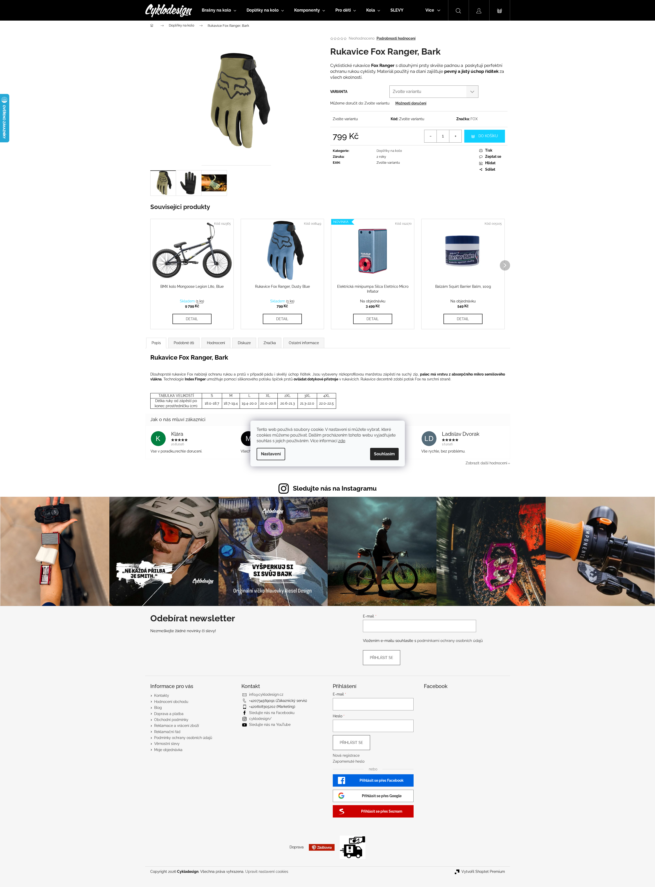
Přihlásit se (381, 658)
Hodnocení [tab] (216, 343)
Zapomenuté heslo (348, 761)
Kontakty (161, 695)
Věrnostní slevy (167, 744)
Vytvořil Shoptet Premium (483, 871)
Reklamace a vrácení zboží (176, 726)
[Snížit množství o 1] (430, 136)
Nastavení (271, 453)
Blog (158, 708)
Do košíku (488, 136)
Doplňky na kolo (389, 151)
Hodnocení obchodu (171, 702)
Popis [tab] (156, 343)
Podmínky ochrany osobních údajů (183, 738)
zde (341, 440)
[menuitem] (219, 10)
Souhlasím (384, 453)
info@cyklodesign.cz (266, 694)
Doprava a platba (169, 714)
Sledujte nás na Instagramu (335, 488)
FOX (474, 119)
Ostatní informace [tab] (304, 343)
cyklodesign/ (260, 719)
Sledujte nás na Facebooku (271, 713)
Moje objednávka (168, 750)
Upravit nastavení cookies (266, 871)
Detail (192, 319)
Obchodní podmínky (171, 720)
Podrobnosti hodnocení (396, 38)
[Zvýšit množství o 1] (455, 136)
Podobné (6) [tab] (184, 343)
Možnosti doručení (410, 103)
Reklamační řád (167, 732)
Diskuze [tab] (244, 343)
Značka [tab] (270, 343)
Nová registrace (346, 755)
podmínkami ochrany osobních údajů (450, 640)
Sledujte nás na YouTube (270, 725)
